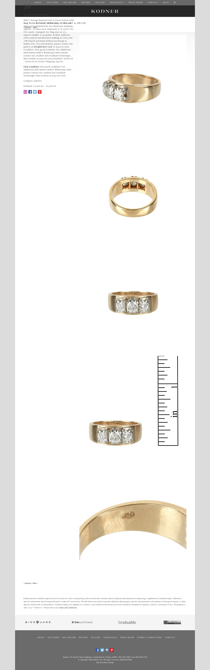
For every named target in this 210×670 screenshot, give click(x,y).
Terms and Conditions (68, 608)
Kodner (105, 11)
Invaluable (127, 622)
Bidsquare (37, 622)
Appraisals (110, 637)
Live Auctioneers (82, 622)
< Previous (27, 583)
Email (25, 92)
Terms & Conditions (149, 637)
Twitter (35, 92)
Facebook (30, 92)
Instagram (107, 650)
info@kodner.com (43, 47)
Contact (170, 637)
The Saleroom (172, 622)
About (41, 637)
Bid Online (69, 637)
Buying (83, 637)
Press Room (127, 637)
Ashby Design (108, 662)
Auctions (53, 637)
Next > (35, 583)
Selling (96, 637)
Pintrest (40, 92)
